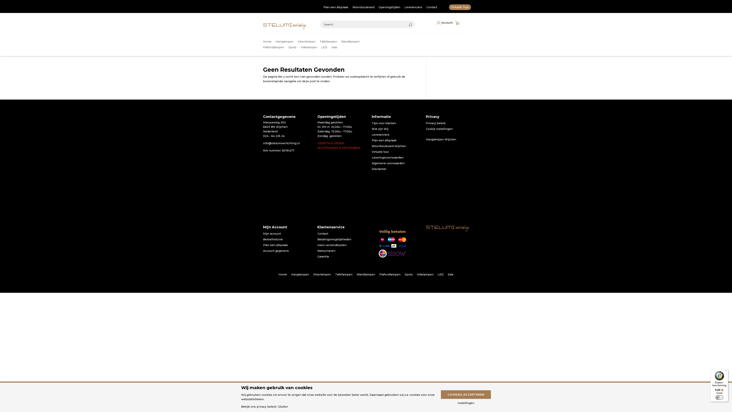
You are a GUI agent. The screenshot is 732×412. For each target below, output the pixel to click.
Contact (431, 7)
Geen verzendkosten (332, 245)
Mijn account (272, 233)
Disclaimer (379, 169)
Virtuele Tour (460, 7)
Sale (334, 47)
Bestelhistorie (273, 239)
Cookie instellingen (439, 129)
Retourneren (326, 251)
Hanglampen (285, 41)
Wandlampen (350, 41)
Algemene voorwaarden (388, 163)
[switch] (719, 397)
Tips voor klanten (384, 123)
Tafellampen (328, 41)
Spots (292, 47)
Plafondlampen (273, 47)
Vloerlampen (306, 41)
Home (267, 41)
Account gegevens (276, 251)
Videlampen (309, 47)
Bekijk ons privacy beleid (258, 406)
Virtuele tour (380, 152)
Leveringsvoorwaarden (388, 157)
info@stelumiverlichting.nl (281, 143)
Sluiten (283, 406)
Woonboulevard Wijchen (389, 146)
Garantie (323, 256)
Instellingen (466, 403)
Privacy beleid (435, 123)
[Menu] (726, 371)
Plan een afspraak (335, 7)
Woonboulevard (363, 7)
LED (324, 47)
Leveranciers (413, 7)
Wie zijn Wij (380, 129)
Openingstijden (389, 7)
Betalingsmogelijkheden (334, 239)
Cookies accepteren (466, 394)
